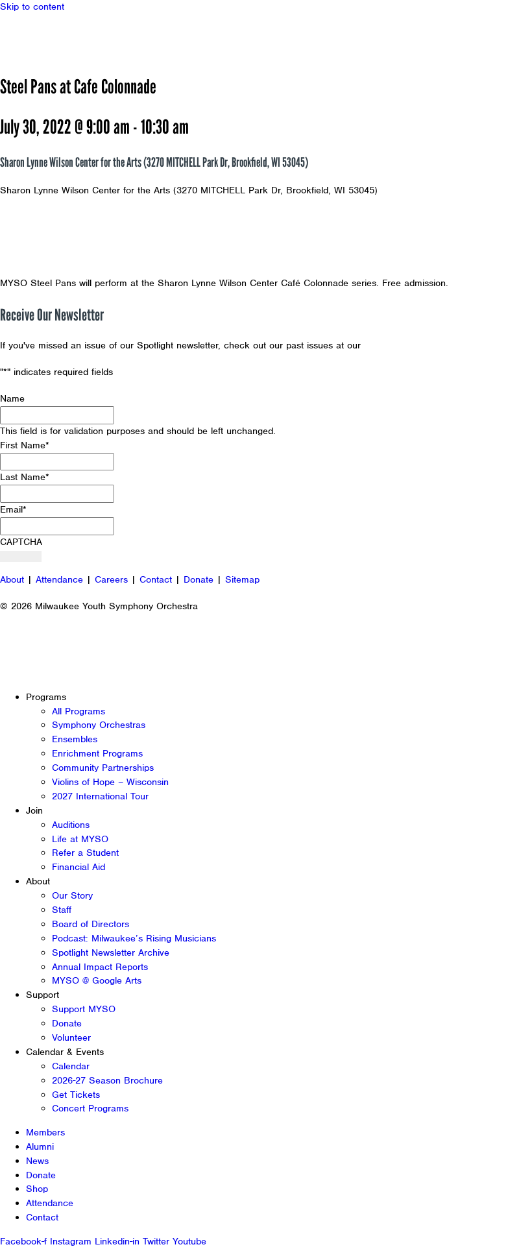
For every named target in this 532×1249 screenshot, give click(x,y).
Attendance (59, 579)
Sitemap (242, 579)
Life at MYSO (80, 839)
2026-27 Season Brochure (107, 1080)
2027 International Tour (100, 796)
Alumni (40, 1146)
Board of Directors (90, 924)
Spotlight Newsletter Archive (110, 952)
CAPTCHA (21, 542)
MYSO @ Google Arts (96, 980)
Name (12, 398)
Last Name (24, 477)
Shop (37, 1188)
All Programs (78, 711)
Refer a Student (85, 852)
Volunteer (71, 1037)
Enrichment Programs (97, 753)
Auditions (71, 825)
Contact (155, 579)
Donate (198, 579)
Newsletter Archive (405, 345)
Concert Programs (90, 1108)
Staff (61, 910)
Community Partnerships (103, 767)
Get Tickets (76, 1094)
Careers (111, 579)
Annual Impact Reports (100, 967)
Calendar (71, 1066)
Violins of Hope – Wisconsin (110, 782)
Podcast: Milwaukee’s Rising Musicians (134, 938)
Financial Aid (78, 867)
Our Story (72, 895)
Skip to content (32, 6)
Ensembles (74, 739)
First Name (24, 445)
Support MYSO (83, 1009)
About (12, 579)
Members (45, 1132)
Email (13, 509)
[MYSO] (70, 37)
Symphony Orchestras (98, 725)
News (37, 1161)
